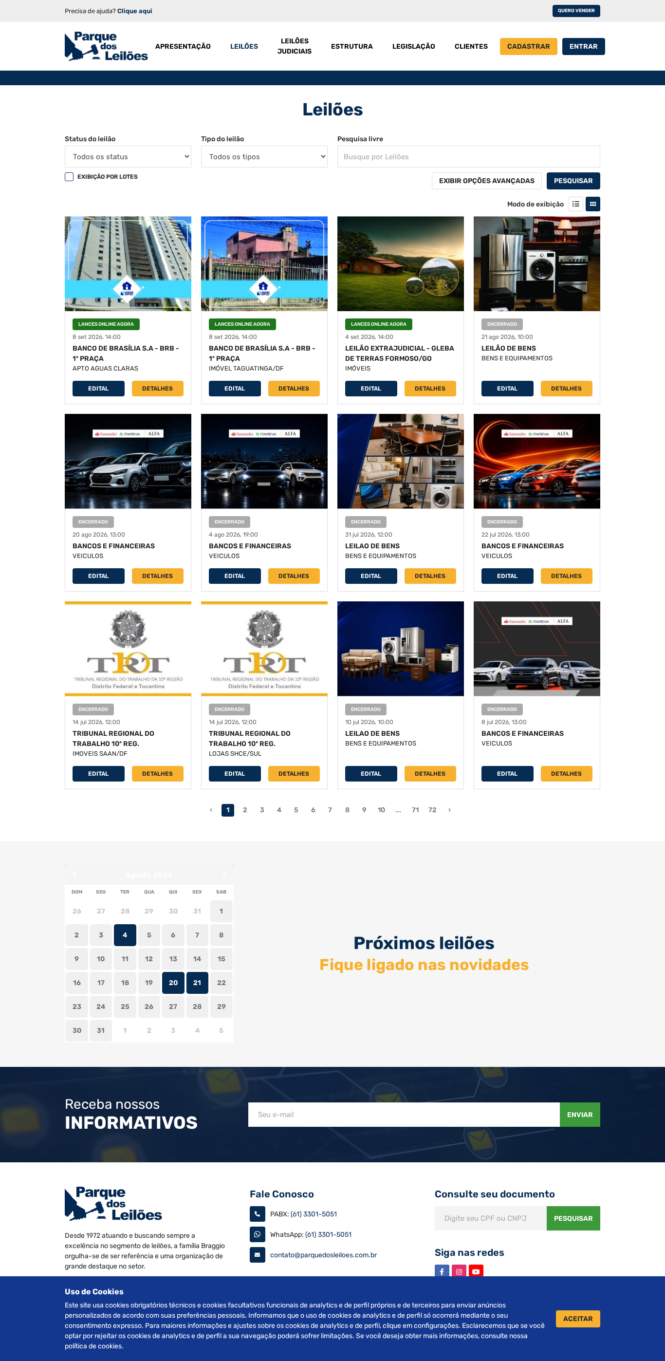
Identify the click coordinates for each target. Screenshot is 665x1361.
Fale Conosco (282, 1194)
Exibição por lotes (107, 176)
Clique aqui (134, 11)
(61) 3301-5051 (314, 1214)
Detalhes (157, 388)
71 (415, 810)
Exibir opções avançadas (487, 181)
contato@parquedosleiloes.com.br (323, 1255)
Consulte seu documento (495, 1194)
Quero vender (576, 11)
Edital (98, 388)
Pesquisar (573, 181)
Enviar (580, 1115)
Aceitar (578, 1319)
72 (432, 810)
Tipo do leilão (222, 139)
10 (381, 810)
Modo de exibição (535, 204)
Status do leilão (90, 139)
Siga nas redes (469, 1252)
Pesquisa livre (360, 139)
